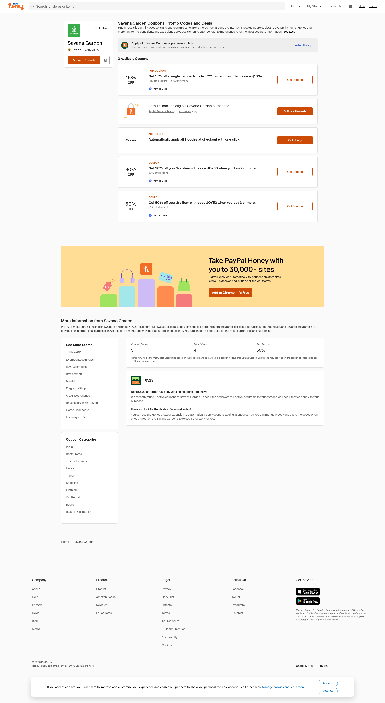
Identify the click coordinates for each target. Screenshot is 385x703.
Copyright (168, 597)
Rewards (334, 6)
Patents (167, 605)
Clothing (71, 490)
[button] (312, 666)
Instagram (238, 605)
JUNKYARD (73, 352)
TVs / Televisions (76, 461)
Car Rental (73, 497)
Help (35, 597)
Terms (166, 613)
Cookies (167, 645)
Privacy (166, 589)
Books (70, 504)
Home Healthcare (77, 410)
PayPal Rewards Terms (161, 111)
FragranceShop (76, 388)
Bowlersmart (74, 374)
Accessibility (170, 637)
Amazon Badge (106, 597)
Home (65, 542)
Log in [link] (373, 6)
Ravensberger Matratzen (82, 403)
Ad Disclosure (170, 621)
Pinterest (237, 613)
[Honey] (16, 6)
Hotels (70, 468)
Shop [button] (293, 6)
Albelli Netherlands (78, 395)
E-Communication (173, 629)
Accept (327, 683)
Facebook (238, 589)
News (35, 613)
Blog (35, 621)
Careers (37, 605)
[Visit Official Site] (106, 60)
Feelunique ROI (76, 417)
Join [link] (362, 6)
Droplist (101, 589)
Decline (328, 690)
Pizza (69, 447)
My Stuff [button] (313, 6)
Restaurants (74, 454)
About (36, 589)
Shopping (72, 483)
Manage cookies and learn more (283, 687)
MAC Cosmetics (76, 367)
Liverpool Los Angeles (80, 359)
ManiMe (71, 381)
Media (36, 629)
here (91, 665)
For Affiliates (104, 613)
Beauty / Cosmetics (78, 512)
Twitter (236, 597)
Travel (70, 475)
